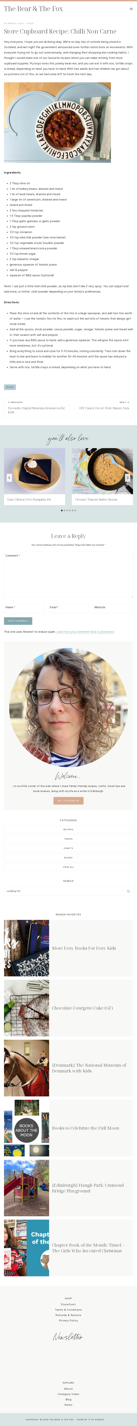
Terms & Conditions (68, 1309)
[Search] (128, 891)
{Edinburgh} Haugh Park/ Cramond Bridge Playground (88, 1188)
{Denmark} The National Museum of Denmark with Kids (89, 1068)
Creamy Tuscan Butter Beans (96, 499)
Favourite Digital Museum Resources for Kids (36, 407)
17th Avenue (96, 1420)
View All (68, 867)
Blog (68, 1399)
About (68, 1388)
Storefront (68, 1304)
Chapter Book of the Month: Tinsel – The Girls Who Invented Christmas (88, 1248)
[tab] (62, 510)
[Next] (127, 478)
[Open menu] (131, 8)
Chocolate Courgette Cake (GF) (82, 1008)
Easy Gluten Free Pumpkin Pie (29, 499)
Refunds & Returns (68, 1315)
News (68, 1404)
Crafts (68, 848)
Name (11, 607)
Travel (68, 839)
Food (30, 23)
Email (54, 607)
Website (99, 607)
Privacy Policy (68, 1320)
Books (68, 858)
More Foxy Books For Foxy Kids (84, 948)
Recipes (68, 829)
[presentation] (34, 471)
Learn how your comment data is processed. (85, 631)
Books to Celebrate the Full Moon (85, 1128)
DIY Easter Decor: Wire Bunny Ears (104, 405)
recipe (10, 387)
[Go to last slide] (9, 478)
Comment (13, 555)
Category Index (68, 1394)
